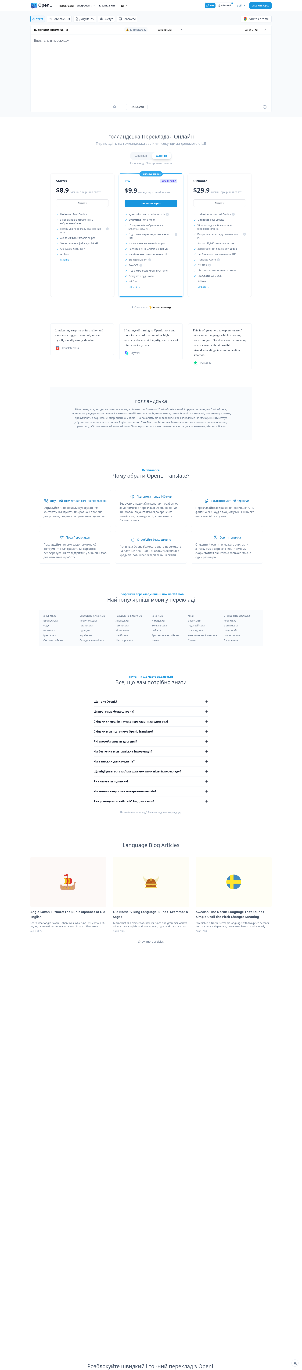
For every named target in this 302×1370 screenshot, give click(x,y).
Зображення (61, 19)
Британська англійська (165, 635)
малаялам (49, 630)
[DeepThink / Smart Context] (121, 107)
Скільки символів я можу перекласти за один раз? (131, 721)
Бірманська (122, 630)
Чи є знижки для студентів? (114, 761)
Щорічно (161, 155)
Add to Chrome (259, 19)
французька (50, 620)
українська (86, 635)
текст (39, 19)
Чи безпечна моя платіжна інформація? (123, 751)
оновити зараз (260, 5)
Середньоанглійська (92, 640)
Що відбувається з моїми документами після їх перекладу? (137, 771)
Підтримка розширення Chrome (148, 270)
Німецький (158, 620)
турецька (85, 630)
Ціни (124, 5)
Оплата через (141, 307)
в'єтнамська (231, 625)
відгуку (177, 812)
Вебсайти (129, 19)
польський (230, 630)
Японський (122, 620)
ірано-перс (50, 635)
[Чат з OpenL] (295, 1362)
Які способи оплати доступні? (115, 741)
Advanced (226, 5)
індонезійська (196, 625)
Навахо (156, 640)
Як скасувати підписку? (111, 781)
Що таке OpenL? (105, 701)
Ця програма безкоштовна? (114, 711)
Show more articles (151, 942)
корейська (230, 620)
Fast (212, 5)
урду (46, 625)
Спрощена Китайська (93, 615)
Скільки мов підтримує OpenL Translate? (123, 731)
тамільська (122, 625)
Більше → (66, 259)
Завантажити (107, 5)
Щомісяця (141, 155)
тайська (156, 630)
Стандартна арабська (237, 615)
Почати (82, 203)
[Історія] (265, 107)
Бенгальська (159, 625)
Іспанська (158, 615)
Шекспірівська (124, 640)
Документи (86, 19)
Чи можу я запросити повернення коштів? (125, 791)
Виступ (108, 19)
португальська (88, 620)
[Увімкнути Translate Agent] (114, 107)
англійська (49, 615)
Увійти (241, 5)
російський (194, 620)
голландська (195, 630)
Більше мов (231, 640)
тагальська (86, 625)
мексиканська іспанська (202, 635)
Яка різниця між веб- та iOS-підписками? (124, 801)
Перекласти (66, 5)
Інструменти (84, 5)
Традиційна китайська (129, 615)
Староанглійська (53, 640)
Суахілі (192, 640)
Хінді (191, 615)
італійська (122, 635)
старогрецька (232, 635)
